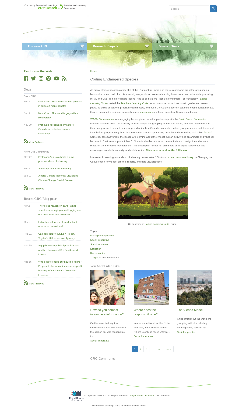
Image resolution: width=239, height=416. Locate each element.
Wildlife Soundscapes (102, 119)
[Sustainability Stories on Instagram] (41, 79)
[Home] (57, 7)
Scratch (208, 132)
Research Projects (105, 46)
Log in (95, 257)
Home (93, 71)
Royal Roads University (142, 395)
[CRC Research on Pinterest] (48, 79)
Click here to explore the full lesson (167, 150)
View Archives (36, 142)
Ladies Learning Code (157, 224)
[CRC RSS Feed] (64, 79)
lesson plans (146, 112)
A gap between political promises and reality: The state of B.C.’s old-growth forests (58, 250)
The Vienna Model (190, 310)
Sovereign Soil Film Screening (55, 168)
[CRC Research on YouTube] (56, 79)
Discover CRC (38, 46)
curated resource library (180, 157)
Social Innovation (99, 244)
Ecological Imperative (102, 235)
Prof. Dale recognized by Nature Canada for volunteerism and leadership (56, 129)
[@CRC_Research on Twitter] (33, 79)
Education (95, 248)
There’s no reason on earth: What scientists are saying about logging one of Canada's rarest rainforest (59, 210)
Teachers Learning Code (134, 103)
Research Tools (168, 46)
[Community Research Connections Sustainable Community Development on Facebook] (26, 79)
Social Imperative (99, 239)
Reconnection (98, 253)
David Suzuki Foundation (192, 119)
